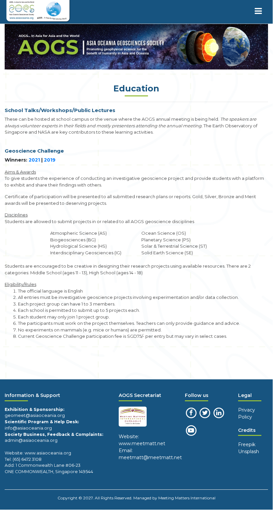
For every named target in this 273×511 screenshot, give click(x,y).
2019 (50, 160)
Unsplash (248, 451)
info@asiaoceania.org (28, 428)
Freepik (246, 444)
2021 (34, 160)
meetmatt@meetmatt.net (150, 457)
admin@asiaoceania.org (31, 440)
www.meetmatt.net (142, 444)
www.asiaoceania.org (47, 452)
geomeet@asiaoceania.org (35, 415)
